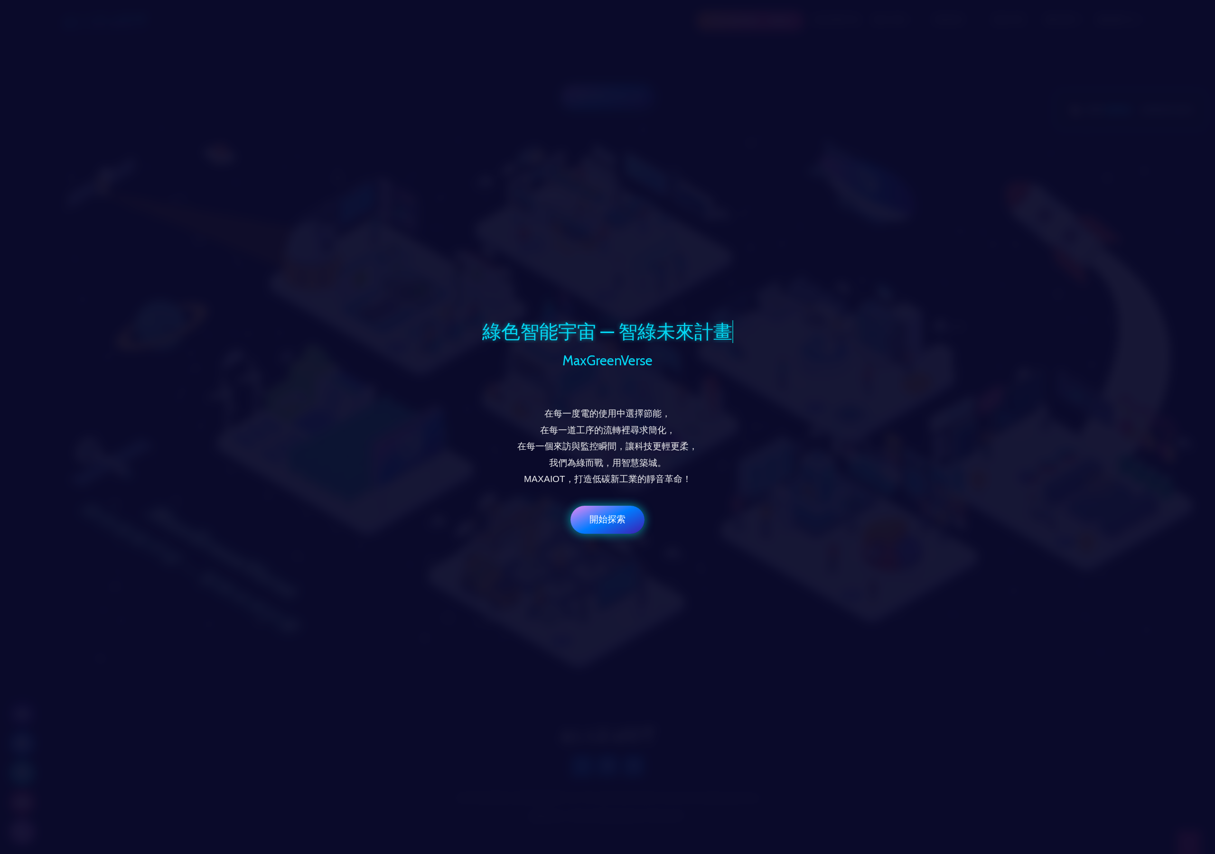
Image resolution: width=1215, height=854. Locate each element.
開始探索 (607, 519)
